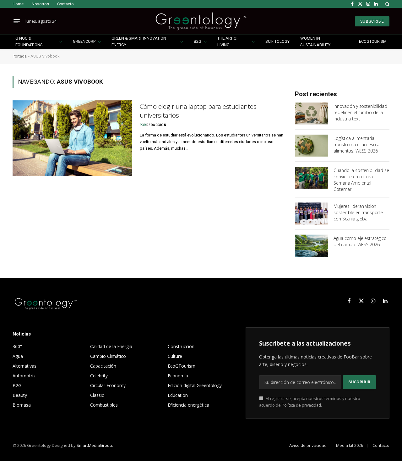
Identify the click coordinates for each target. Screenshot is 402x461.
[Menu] (17, 21)
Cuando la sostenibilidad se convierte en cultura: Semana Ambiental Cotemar (361, 179)
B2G (197, 41)
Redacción (156, 125)
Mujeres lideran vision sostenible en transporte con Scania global (358, 212)
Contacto (65, 4)
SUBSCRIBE (372, 21)
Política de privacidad (301, 405)
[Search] (386, 4)
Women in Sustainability (315, 41)
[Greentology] (201, 21)
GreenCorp (84, 41)
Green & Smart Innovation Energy (138, 41)
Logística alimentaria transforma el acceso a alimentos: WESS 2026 (356, 144)
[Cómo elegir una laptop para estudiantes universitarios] (72, 138)
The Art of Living (228, 41)
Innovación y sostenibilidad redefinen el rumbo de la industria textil (360, 112)
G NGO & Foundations (29, 41)
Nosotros (40, 4)
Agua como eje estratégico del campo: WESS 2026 (360, 241)
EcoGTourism (373, 41)
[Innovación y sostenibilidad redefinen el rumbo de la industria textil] (311, 114)
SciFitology (277, 41)
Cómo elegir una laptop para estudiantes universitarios (198, 111)
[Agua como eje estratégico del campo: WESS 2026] (311, 246)
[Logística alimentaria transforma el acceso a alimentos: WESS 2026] (311, 146)
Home (18, 4)
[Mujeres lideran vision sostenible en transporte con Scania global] (311, 214)
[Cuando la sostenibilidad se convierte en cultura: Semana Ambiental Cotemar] (311, 178)
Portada (20, 56)
